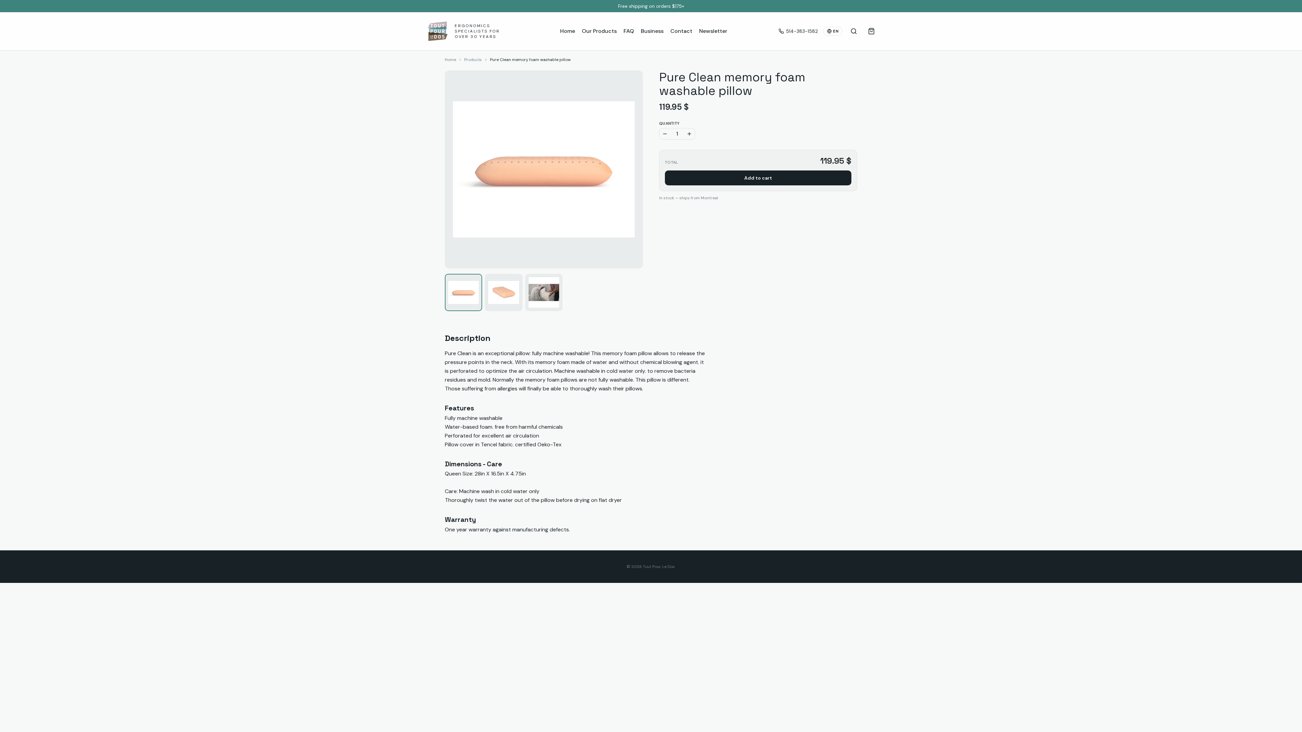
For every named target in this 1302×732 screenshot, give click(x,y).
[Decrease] (664, 133)
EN (836, 31)
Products (473, 59)
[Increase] (689, 133)
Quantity (669, 123)
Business (652, 31)
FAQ (629, 31)
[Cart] (871, 31)
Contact (681, 31)
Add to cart (758, 178)
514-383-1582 (802, 31)
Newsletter (713, 31)
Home (567, 31)
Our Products (599, 31)
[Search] (854, 31)
